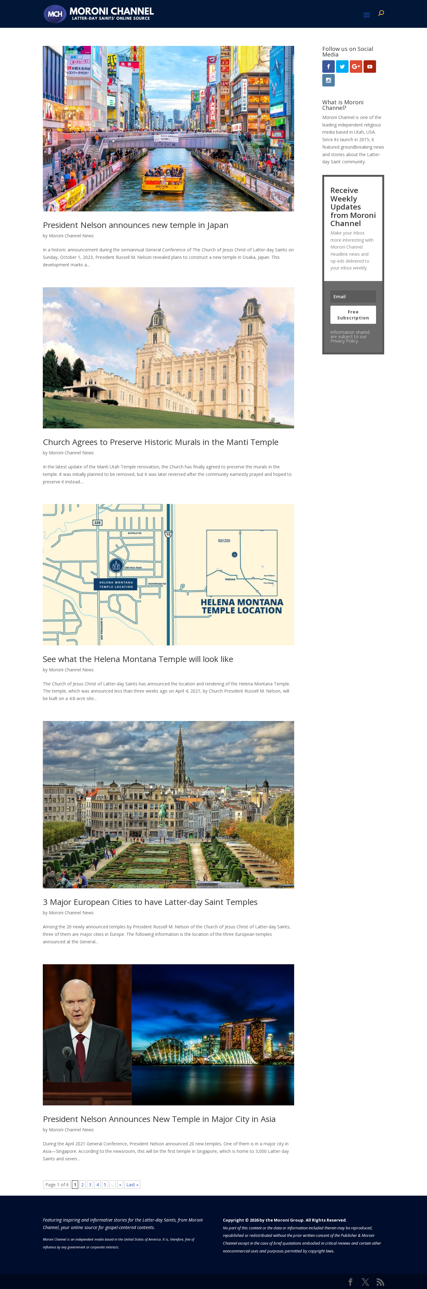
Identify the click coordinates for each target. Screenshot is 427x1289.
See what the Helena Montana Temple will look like (138, 658)
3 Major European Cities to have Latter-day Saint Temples (150, 901)
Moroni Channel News (71, 236)
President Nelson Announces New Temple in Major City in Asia (159, 1118)
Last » (132, 1185)
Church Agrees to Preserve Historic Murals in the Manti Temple (161, 441)
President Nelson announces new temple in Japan (136, 224)
